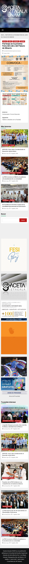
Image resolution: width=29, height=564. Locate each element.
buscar (23, 220)
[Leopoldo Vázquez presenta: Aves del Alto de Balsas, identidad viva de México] (14, 414)
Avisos (4, 41)
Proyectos (17, 420)
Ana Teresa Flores (7, 429)
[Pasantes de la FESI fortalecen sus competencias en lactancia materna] (14, 471)
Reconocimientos (7, 506)
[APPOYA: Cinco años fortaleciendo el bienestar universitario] (14, 138)
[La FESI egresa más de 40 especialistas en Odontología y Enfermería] (14, 499)
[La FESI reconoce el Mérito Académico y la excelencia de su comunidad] (14, 166)
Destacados (5, 145)
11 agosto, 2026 (14, 181)
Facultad (22, 41)
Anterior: (11, 113)
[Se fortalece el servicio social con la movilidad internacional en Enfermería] (14, 193)
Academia (5, 172)
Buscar (3, 214)
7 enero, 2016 (7, 53)
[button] (2, 30)
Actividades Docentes (8, 420)
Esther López (6, 153)
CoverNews (10, 561)
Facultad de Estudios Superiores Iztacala (12, 51)
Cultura (9, 41)
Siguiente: (11, 118)
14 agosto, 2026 (14, 153)
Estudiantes (16, 41)
